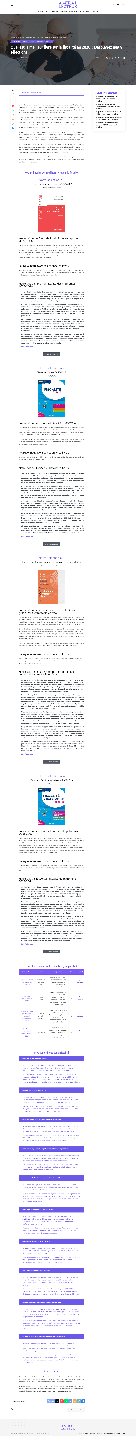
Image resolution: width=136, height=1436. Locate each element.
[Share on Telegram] (115, 57)
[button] (12, 5)
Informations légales (42, 1433)
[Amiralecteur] (68, 4)
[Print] (124, 57)
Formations (16, 42)
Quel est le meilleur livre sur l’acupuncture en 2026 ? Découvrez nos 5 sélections (108, 106)
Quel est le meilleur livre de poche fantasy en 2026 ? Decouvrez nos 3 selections (107, 99)
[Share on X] (107, 57)
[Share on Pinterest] (109, 57)
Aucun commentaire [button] (77, 1410)
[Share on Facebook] (104, 57)
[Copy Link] (121, 57)
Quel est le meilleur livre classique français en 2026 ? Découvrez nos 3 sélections (107, 125)
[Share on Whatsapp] (112, 57)
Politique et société (36, 42)
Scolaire (49, 42)
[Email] (118, 57)
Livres (25, 42)
